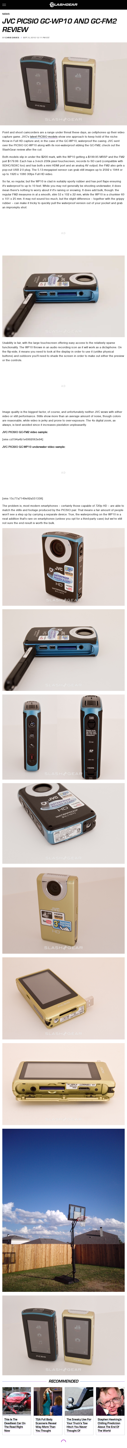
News (6, 14)
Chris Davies (12, 37)
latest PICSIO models (44, 136)
